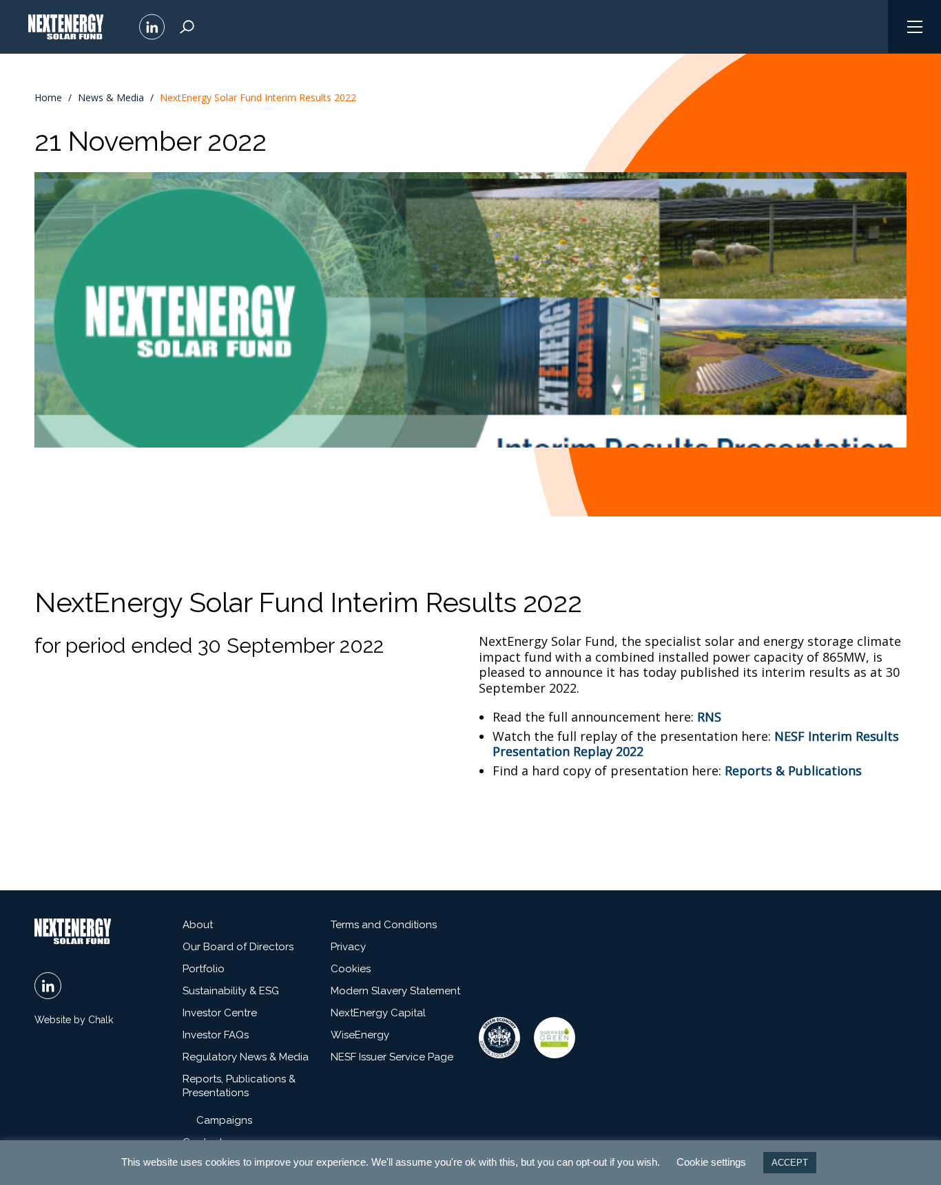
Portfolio (204, 969)
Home (48, 97)
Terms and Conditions (384, 925)
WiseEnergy (360, 1035)
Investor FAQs (216, 1035)
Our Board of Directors (238, 947)
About (198, 925)
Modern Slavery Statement (395, 991)
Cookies (351, 969)
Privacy (348, 947)
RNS (709, 717)
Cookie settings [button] (711, 1162)
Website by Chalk (73, 1019)
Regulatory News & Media (246, 1057)
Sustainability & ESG (231, 991)
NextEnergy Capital (378, 1013)
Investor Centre (220, 1013)
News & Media (111, 97)
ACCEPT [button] (790, 1162)
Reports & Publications (793, 770)
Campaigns (224, 1120)
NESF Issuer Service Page (392, 1057)
